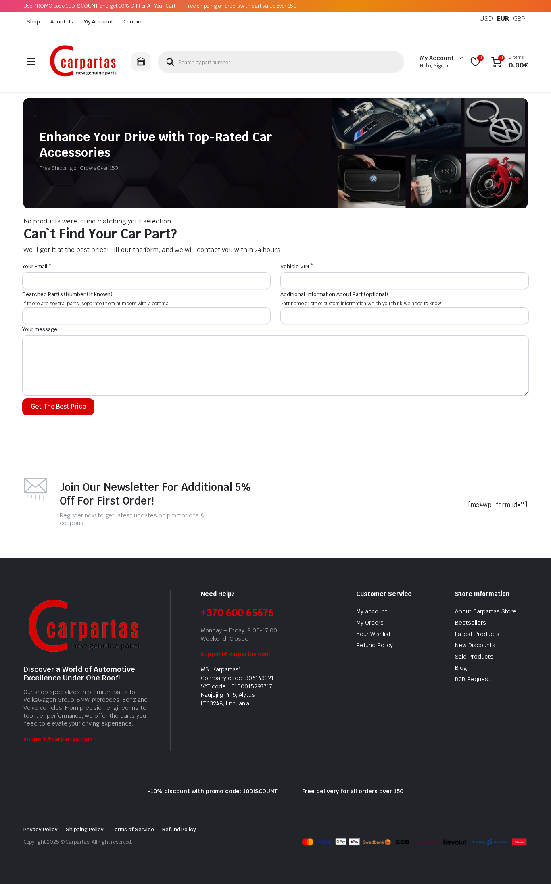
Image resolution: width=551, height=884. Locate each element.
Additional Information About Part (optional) (334, 294)
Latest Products (477, 634)
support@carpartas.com (57, 739)
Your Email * (37, 266)
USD (486, 18)
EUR (503, 18)
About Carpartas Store (485, 611)
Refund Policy (374, 645)
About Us (61, 21)
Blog (461, 667)
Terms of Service (133, 829)
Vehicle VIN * (296, 266)
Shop (33, 21)
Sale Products (474, 656)
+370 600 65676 (237, 613)
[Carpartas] (83, 62)
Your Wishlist (373, 634)
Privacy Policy (40, 829)
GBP (519, 18)
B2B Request (472, 679)
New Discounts (475, 645)
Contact (133, 21)
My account (371, 611)
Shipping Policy (85, 829)
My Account (98, 21)
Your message (39, 329)
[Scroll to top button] (533, 866)
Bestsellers (470, 622)
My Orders (370, 622)
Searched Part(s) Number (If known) (67, 294)
